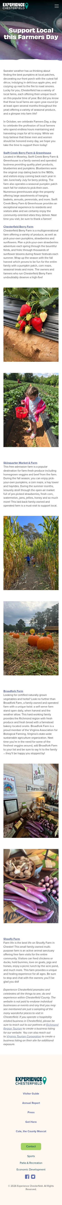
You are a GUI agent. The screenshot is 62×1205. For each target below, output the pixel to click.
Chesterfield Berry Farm (18, 227)
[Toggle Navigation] (58, 6)
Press (31, 1112)
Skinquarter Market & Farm (20, 463)
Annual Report (31, 1103)
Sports (31, 1156)
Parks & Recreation (31, 1163)
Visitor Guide (31, 1094)
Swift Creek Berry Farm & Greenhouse (27, 153)
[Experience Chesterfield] (15, 6)
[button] (27, 1176)
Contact (31, 1146)
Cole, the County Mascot (31, 1131)
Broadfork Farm (13, 691)
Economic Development (31, 1169)
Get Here (31, 1122)
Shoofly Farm (11, 939)
